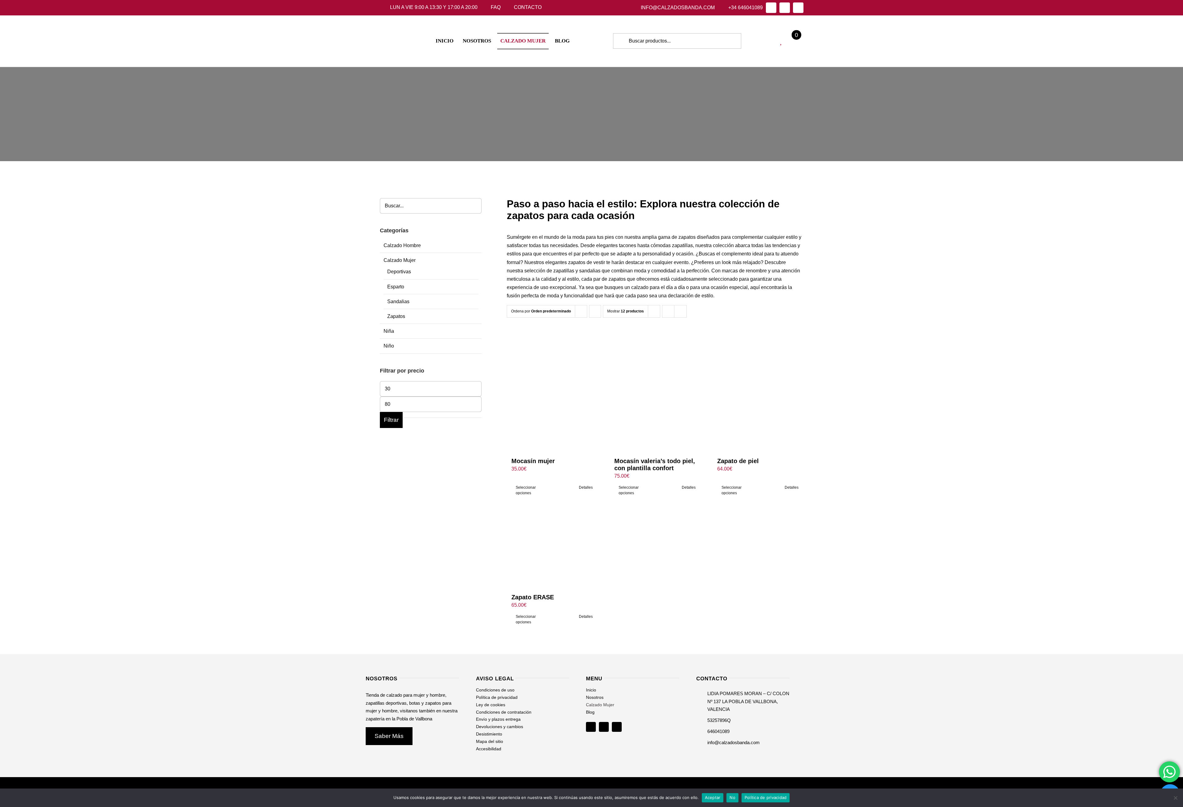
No (732, 797)
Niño (389, 345)
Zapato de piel (738, 461)
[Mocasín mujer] (552, 391)
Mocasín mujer (533, 461)
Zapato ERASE (532, 597)
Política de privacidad (766, 797)
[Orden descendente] (595, 311)
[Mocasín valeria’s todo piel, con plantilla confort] (655, 391)
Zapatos (396, 316)
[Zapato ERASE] (552, 550)
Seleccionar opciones (526, 490)
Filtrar (391, 420)
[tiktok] (798, 7)
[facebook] (771, 7)
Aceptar (713, 797)
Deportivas (399, 271)
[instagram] (784, 7)
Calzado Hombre (402, 245)
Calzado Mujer (400, 260)
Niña (389, 331)
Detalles (586, 487)
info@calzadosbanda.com (733, 742)
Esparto (395, 286)
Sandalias (398, 301)
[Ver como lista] (680, 311)
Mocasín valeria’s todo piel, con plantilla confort (654, 464)
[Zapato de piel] (758, 391)
